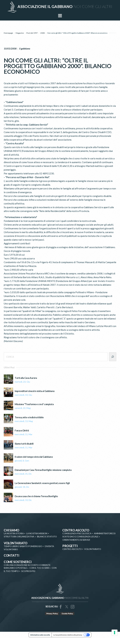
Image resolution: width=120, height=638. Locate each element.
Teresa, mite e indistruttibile (29, 417)
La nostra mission (36, 533)
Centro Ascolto (75, 530)
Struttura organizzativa (19, 536)
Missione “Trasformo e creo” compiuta (34, 404)
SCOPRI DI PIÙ (28, 571)
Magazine (20, 33)
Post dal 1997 (32, 33)
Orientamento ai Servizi (76, 539)
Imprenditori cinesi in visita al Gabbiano (35, 391)
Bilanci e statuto (47, 536)
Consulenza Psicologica (76, 533)
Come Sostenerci (18, 562)
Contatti (11, 555)
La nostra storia (14, 533)
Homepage (8, 33)
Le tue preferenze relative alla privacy (67, 635)
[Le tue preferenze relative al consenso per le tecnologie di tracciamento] (115, 632)
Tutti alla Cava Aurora (26, 378)
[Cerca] (112, 356)
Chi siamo (11, 530)
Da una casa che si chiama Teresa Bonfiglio (36, 496)
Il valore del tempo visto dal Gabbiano (34, 457)
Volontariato (15, 543)
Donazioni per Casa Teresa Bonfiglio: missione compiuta (43, 470)
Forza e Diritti (22, 430)
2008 (42, 33)
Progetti (70, 546)
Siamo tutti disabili (24, 443)
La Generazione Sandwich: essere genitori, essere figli (42, 483)
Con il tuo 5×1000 (39, 567)
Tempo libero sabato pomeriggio (23, 546)
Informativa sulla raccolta (40, 635)
